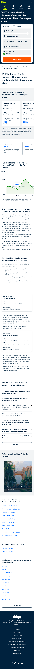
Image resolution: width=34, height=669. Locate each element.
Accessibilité (17, 653)
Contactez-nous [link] (17, 635)
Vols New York (6, 599)
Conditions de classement (17, 641)
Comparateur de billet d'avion (8, 66)
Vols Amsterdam (7, 572)
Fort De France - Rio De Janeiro (11, 509)
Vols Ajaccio (5, 566)
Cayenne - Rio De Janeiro (9, 506)
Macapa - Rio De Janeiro (9, 519)
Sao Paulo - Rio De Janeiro (9, 535)
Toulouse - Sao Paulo (8, 551)
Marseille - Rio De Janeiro (9, 522)
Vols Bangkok (6, 579)
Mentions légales (17, 638)
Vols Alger (5, 569)
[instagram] (15, 663)
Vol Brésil (19, 66)
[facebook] (12, 663)
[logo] (3, 2)
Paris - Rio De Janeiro (8, 529)
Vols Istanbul (5, 592)
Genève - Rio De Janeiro (9, 512)
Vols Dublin (5, 582)
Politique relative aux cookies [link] (17, 644)
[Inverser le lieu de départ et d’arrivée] (29, 33)
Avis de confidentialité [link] (17, 647)
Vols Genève (5, 589)
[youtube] (22, 663)
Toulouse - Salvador (8, 548)
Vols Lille (4, 596)
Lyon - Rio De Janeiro (8, 515)
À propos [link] (17, 629)
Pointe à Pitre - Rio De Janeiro (11, 532)
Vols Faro (4, 586)
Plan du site (17, 650)
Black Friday (17, 632)
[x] (18, 663)
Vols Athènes (6, 576)
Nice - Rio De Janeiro (8, 525)
